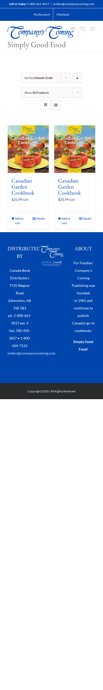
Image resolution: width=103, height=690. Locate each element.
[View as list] (55, 105)
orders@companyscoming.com (73, 4)
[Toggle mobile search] (82, 28)
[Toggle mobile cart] (72, 28)
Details (40, 218)
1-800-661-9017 (38, 4)
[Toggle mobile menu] (93, 28)
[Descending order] (77, 78)
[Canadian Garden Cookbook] (28, 149)
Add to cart (19, 221)
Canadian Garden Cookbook (23, 186)
